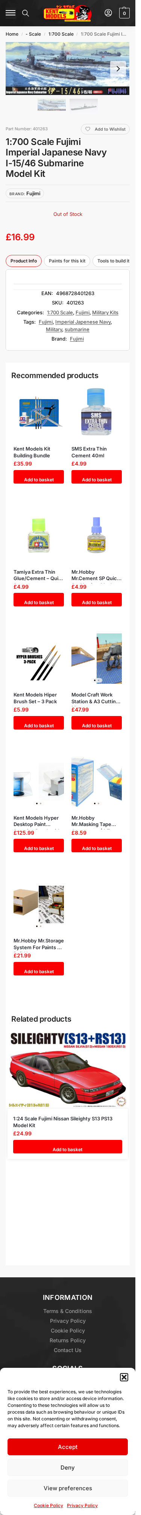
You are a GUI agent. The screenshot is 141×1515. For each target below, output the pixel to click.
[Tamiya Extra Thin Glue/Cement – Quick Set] (39, 535)
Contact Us (68, 1350)
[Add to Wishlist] (51, 394)
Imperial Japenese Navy (83, 322)
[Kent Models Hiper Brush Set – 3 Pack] (39, 658)
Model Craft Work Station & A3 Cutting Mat (95, 698)
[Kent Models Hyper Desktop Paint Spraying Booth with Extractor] (39, 781)
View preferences (68, 1488)
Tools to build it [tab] (113, 261)
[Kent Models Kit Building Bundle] (39, 412)
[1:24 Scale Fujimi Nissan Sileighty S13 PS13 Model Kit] (68, 1070)
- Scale (33, 34)
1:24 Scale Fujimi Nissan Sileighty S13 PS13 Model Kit (62, 1122)
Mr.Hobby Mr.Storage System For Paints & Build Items (39, 944)
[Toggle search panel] (25, 13)
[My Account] (108, 13)
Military (54, 329)
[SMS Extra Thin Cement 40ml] (96, 412)
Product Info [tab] (24, 261)
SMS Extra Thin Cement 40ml (89, 452)
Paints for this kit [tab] (67, 261)
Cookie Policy (48, 1505)
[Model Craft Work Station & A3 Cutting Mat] (96, 658)
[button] (124, 1377)
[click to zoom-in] (68, 68)
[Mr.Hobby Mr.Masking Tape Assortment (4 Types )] (96, 781)
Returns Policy (68, 1340)
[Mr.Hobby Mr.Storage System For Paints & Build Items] (39, 904)
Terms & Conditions (67, 1311)
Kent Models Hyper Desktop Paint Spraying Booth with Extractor (37, 821)
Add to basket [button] (39, 479)
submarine (77, 329)
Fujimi (82, 312)
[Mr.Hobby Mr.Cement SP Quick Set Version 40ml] (96, 535)
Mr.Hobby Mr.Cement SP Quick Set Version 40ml (95, 575)
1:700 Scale (61, 34)
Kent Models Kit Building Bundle (32, 452)
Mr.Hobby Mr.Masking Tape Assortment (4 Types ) (96, 821)
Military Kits (105, 312)
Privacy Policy (82, 1505)
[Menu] (11, 13)
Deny (68, 1467)
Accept (67, 1446)
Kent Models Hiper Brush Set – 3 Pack (35, 698)
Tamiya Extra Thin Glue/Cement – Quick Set (39, 575)
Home (12, 34)
